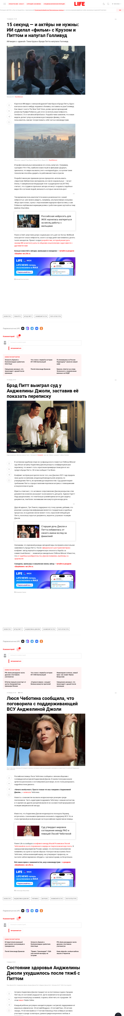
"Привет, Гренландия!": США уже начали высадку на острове (41, 982)
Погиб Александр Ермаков (40, 369)
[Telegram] (32, 328)
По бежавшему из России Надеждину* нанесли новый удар (67, 362)
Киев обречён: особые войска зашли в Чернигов (68, 981)
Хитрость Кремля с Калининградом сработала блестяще (15, 362)
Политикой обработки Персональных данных (49, 10)
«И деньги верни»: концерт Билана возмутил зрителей (41, 683)
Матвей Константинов (22, 279)
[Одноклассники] (41, 328)
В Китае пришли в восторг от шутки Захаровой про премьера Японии (15, 684)
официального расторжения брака (56, 548)
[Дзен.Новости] (23, 328)
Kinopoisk (40, 455)
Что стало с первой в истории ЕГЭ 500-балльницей (41, 361)
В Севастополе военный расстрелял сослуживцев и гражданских (15, 973)
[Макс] (27, 328)
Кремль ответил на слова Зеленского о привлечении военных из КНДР (66, 371)
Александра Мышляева (22, 890)
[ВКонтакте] (37, 328)
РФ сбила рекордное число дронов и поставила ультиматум (15, 675)
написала (27, 792)
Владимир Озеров (21, 592)
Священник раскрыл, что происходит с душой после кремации (14, 371)
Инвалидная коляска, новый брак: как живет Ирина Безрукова (67, 675)
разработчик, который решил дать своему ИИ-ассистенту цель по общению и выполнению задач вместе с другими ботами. (43, 243)
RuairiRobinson (19, 97)
